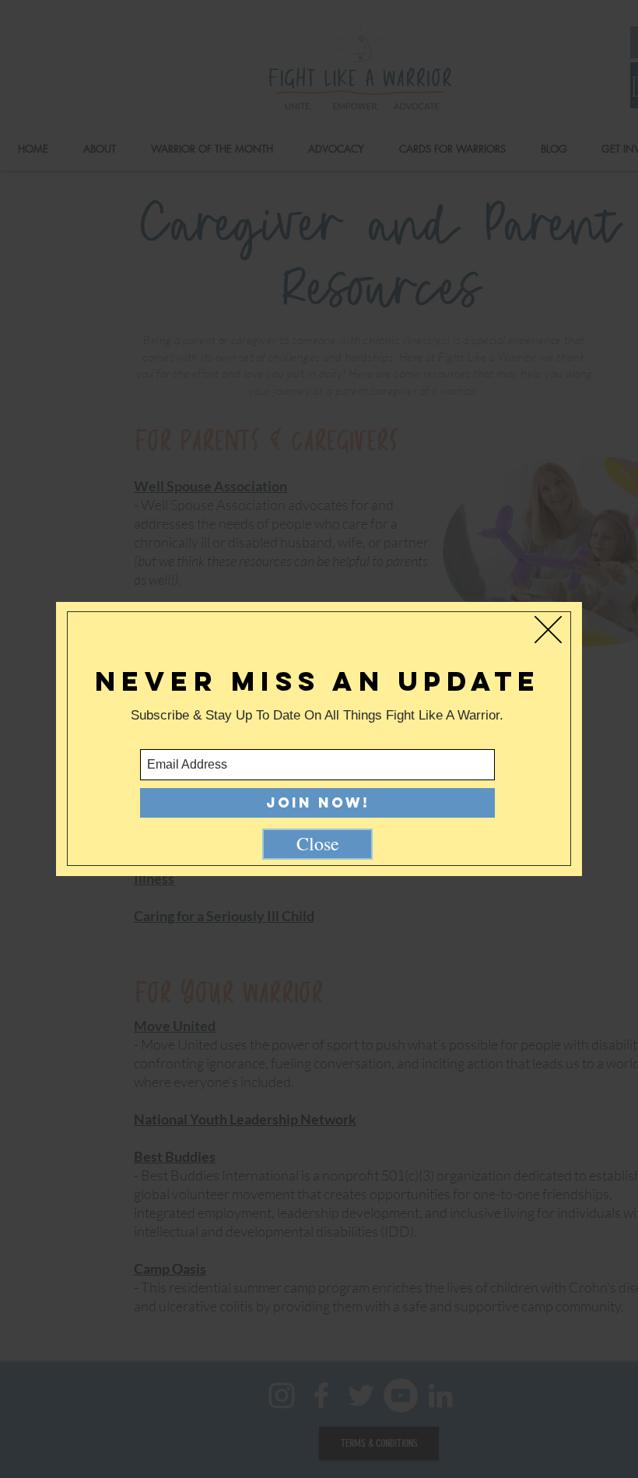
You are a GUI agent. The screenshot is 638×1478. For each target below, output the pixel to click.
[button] (548, 629)
